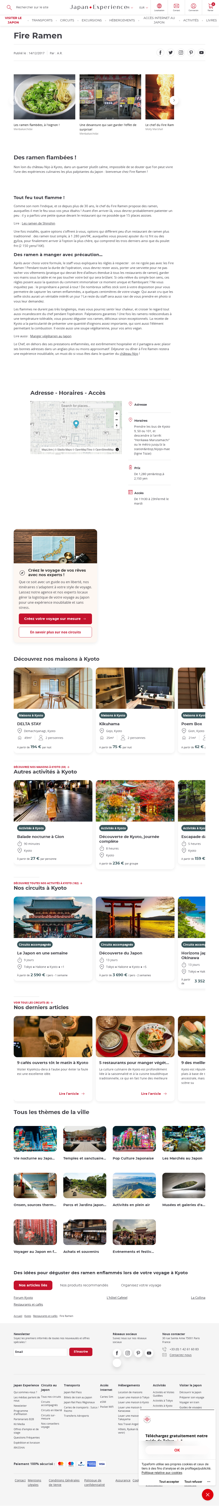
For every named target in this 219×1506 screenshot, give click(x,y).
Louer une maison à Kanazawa (130, 1409)
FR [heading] (128, 7)
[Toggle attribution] (117, 449)
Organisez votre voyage (141, 1285)
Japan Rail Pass (73, 1392)
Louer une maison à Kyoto (133, 1402)
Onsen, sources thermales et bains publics (35, 1205)
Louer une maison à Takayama (130, 1417)
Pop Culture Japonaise (133, 1158)
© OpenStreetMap (103, 449)
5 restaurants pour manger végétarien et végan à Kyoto (135, 1063)
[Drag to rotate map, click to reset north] (117, 426)
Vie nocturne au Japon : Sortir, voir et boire (35, 1158)
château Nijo (129, 353)
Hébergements (122, 20)
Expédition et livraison (27, 1442)
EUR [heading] (141, 7)
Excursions (92, 20)
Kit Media (19, 1424)
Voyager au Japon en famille (35, 1252)
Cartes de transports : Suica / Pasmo (81, 1409)
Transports (42, 20)
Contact (20, 1480)
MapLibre (47, 449)
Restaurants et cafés (28, 1304)
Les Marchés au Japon (182, 1158)
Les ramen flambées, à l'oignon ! (37, 127)
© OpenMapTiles (82, 449)
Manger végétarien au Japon (50, 336)
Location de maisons (130, 1392)
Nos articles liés (33, 1285)
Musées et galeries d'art (184, 1205)
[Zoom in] (117, 413)
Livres (211, 20)
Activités (191, 20)
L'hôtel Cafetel (117, 1297)
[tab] (33, 1285)
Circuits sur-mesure (48, 1417)
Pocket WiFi (107, 1406)
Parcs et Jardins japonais (85, 1205)
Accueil (18, 1316)
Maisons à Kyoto (31, 715)
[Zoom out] (117, 420)
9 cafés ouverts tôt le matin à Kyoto (52, 1063)
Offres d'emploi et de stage (26, 1431)
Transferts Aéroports (76, 1415)
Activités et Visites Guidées (163, 1394)
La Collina (198, 1297)
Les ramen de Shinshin (38, 223)
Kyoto (27, 1316)
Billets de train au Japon (78, 1397)
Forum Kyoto (23, 1297)
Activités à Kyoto (31, 828)
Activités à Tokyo (163, 1400)
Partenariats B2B (24, 1419)
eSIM (103, 1401)
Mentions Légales (34, 1482)
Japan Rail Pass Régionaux (79, 1402)
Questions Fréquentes (27, 1437)
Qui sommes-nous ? (25, 1392)
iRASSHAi (19, 1447)
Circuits (67, 20)
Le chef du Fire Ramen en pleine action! (173, 127)
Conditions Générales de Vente (64, 1482)
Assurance (122, 1480)
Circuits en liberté (51, 1410)
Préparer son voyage (191, 1397)
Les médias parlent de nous (27, 1399)
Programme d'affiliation (21, 1412)
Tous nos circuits (51, 1396)
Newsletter (20, 1405)
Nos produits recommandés (84, 1285)
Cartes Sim (106, 1396)
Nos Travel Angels (129, 1424)
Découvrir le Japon (190, 1392)
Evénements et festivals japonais (134, 1252)
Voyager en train (189, 1402)
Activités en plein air (131, 1205)
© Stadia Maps (63, 449)
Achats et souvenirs (81, 1252)
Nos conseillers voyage (50, 1425)
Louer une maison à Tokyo (133, 1397)
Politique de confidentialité (94, 1482)
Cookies (138, 1480)
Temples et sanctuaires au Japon (85, 1158)
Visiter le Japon (13, 20)
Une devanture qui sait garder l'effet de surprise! (108, 129)
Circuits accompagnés (35, 944)
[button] (13, 100)
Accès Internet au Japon (159, 20)
